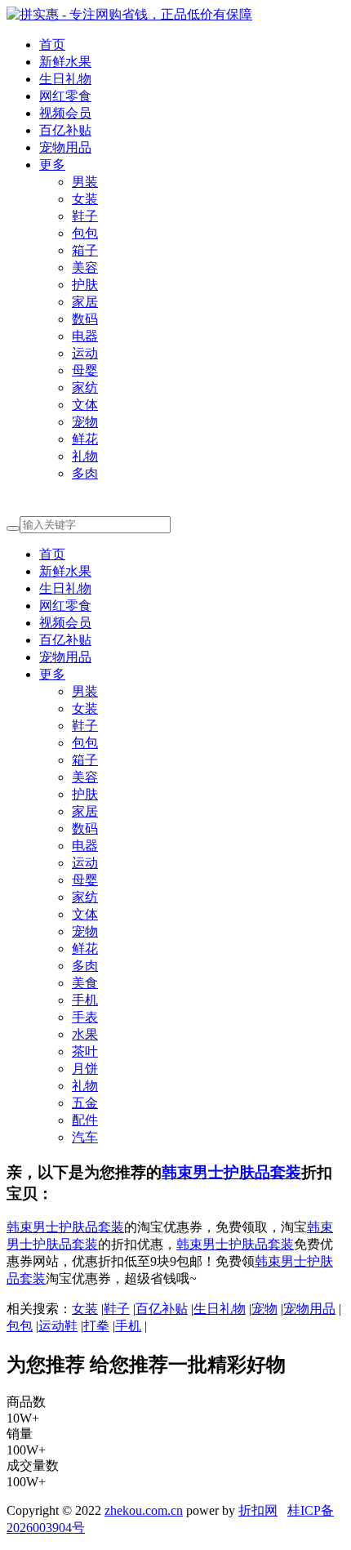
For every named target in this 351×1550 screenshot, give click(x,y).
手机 (85, 1000)
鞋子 (85, 216)
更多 (52, 164)
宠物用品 (65, 147)
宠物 (85, 422)
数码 (85, 319)
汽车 (85, 1137)
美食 (85, 983)
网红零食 (65, 96)
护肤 (85, 285)
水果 (85, 1034)
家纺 (85, 387)
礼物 (85, 456)
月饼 (85, 1069)
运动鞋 (58, 1326)
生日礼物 (65, 79)
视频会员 (65, 113)
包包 (85, 233)
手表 (85, 1017)
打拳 (96, 1326)
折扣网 (258, 1510)
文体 (85, 405)
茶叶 (85, 1051)
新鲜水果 (65, 62)
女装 (85, 199)
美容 (85, 267)
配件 (85, 1120)
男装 (85, 182)
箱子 (85, 250)
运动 (85, 353)
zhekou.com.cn (143, 1510)
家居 (85, 302)
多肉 (85, 473)
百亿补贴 (65, 130)
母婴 (85, 370)
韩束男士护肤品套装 (231, 1172)
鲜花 (85, 439)
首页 (52, 44)
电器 (85, 336)
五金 (85, 1103)
